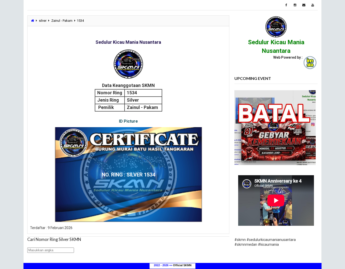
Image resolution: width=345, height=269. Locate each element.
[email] (304, 5)
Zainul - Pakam (61, 21)
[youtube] (312, 5)
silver (42, 21)
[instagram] (295, 5)
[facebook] (286, 5)
